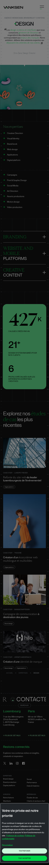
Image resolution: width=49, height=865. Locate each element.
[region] (24, 833)
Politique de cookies (15, 835)
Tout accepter (24, 858)
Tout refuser (24, 851)
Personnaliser (7, 845)
